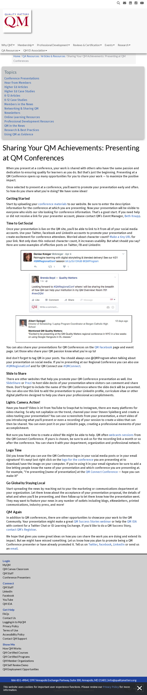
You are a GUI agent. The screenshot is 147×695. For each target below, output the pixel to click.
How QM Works (12, 648)
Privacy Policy (11, 626)
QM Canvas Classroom (16, 569)
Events (109, 45)
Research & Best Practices (21, 130)
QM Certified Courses (15, 652)
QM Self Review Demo (15, 665)
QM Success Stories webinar (92, 521)
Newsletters (12, 113)
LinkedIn (119, 544)
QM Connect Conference (102, 472)
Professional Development (52, 45)
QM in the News (14, 125)
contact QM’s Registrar (21, 529)
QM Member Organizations (18, 660)
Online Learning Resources (22, 117)
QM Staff (8, 573)
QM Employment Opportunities (21, 669)
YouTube (8, 599)
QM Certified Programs (16, 656)
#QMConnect (71, 366)
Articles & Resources (53, 56)
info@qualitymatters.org (122, 680)
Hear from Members (17, 82)
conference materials (52, 204)
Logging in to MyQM (14, 622)
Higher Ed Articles (16, 87)
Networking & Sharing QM (21, 108)
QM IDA (132, 521)
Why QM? (7, 45)
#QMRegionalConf (18, 366)
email (14, 548)
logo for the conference (77, 459)
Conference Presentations (21, 78)
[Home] (18, 21)
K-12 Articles (12, 95)
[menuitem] (8, 45)
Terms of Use (10, 630)
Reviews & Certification (86, 45)
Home (16, 56)
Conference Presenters (16, 577)
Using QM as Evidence (18, 134)
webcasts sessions (121, 435)
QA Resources (9, 50)
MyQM (6, 564)
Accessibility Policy (13, 634)
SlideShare (13, 383)
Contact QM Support (15, 638)
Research (123, 45)
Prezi (28, 383)
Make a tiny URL (120, 237)
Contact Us (9, 618)
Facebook (105, 544)
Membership (25, 45)
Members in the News (18, 104)
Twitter (93, 544)
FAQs (6, 613)
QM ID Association (34, 50)
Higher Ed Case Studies (19, 91)
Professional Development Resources (29, 121)
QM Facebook (103, 347)
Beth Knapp (132, 216)
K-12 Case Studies (15, 100)
